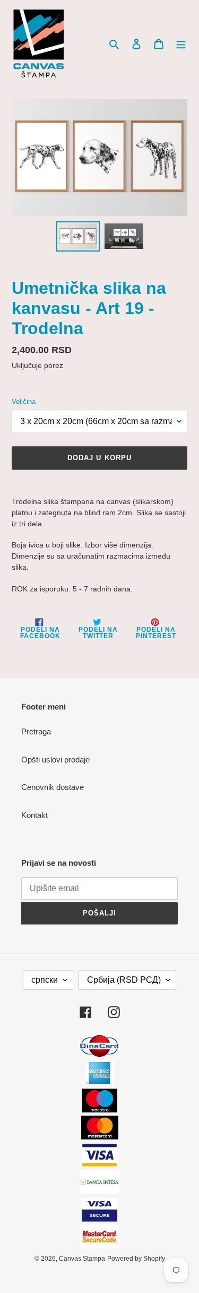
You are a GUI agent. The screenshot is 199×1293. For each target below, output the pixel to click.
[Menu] (181, 43)
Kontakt (34, 815)
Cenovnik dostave (52, 787)
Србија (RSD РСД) (124, 979)
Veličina (24, 402)
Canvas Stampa (82, 1258)
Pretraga (36, 731)
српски (44, 979)
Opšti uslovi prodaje (55, 759)
